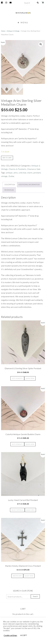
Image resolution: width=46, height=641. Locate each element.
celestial (22, 172)
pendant (37, 172)
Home (3, 31)
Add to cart (7, 157)
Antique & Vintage (13, 31)
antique (9, 172)
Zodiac (11, 176)
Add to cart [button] (17, 576)
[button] (41, 44)
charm (29, 172)
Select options (17, 510)
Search (35, 596)
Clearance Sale (33, 169)
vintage (4, 176)
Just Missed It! (17, 378)
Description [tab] (10, 185)
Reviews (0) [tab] (9, 190)
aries (15, 172)
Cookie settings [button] (10, 635)
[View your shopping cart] (43, 3)
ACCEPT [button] (23, 635)
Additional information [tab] (29, 185)
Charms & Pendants (17, 169)
